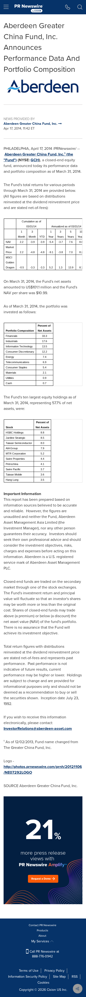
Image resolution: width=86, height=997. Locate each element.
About (42, 936)
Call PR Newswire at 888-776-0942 (44, 954)
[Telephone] (68, 7)
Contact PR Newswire (42, 925)
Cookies (43, 982)
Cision (51, 989)
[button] (43, 86)
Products (42, 930)
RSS (75, 976)
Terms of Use (28, 970)
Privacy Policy (54, 970)
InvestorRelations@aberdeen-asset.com (38, 728)
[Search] (80, 7)
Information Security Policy (27, 976)
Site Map (59, 976)
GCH (35, 160)
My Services (40, 941)
